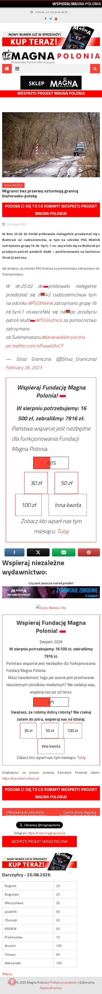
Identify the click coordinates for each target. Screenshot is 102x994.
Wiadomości (13, 185)
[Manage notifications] (12, 981)
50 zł (66, 483)
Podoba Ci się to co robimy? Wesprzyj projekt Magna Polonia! (51, 210)
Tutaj (63, 531)
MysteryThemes (50, 987)
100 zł (28, 505)
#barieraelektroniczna (63, 337)
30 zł (36, 483)
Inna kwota (68, 505)
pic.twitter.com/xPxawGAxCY (34, 345)
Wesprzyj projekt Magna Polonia (51, 93)
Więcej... (8, 973)
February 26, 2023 (24, 367)
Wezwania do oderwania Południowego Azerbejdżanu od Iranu (26, 813)
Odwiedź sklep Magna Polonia (51, 83)
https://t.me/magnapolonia (46, 832)
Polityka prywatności (64, 982)
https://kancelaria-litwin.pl (20, 778)
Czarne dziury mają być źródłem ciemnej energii (77, 813)
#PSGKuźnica (49, 320)
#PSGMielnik (40, 303)
